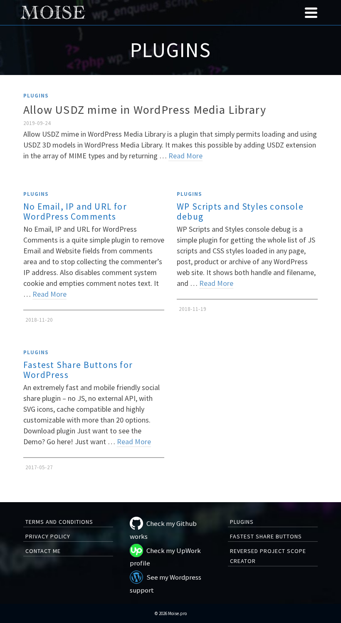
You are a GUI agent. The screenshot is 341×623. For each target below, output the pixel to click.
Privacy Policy (47, 536)
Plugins (36, 95)
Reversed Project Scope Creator (268, 556)
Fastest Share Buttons (266, 536)
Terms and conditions (59, 521)
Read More (185, 155)
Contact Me (43, 551)
